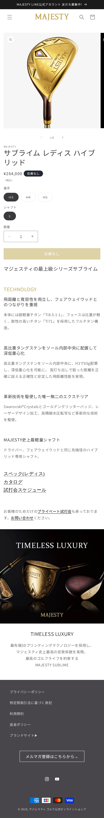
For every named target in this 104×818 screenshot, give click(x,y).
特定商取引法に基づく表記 (31, 702)
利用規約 (17, 713)
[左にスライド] (41, 137)
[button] (9, 17)
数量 (7, 226)
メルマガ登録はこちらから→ (52, 756)
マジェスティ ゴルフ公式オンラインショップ (57, 809)
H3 (13, 197)
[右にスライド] (62, 137)
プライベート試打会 (54, 511)
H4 (30, 197)
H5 (47, 197)
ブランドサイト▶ (24, 735)
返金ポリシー (20, 724)
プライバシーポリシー (27, 691)
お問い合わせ (22, 517)
